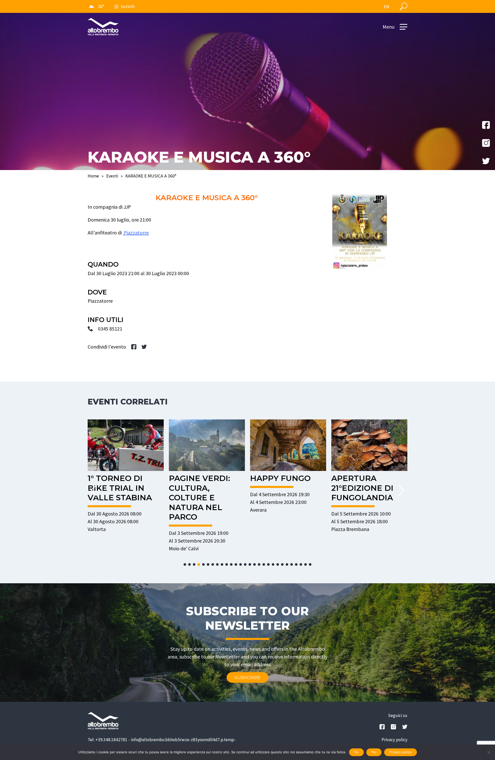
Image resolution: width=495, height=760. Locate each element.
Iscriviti (128, 6)
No (374, 752)
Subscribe (247, 677)
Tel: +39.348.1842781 (107, 739)
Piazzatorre (136, 232)
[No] (488, 752)
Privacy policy (394, 739)
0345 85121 (110, 328)
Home (93, 176)
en (386, 7)
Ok (356, 752)
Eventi (112, 176)
